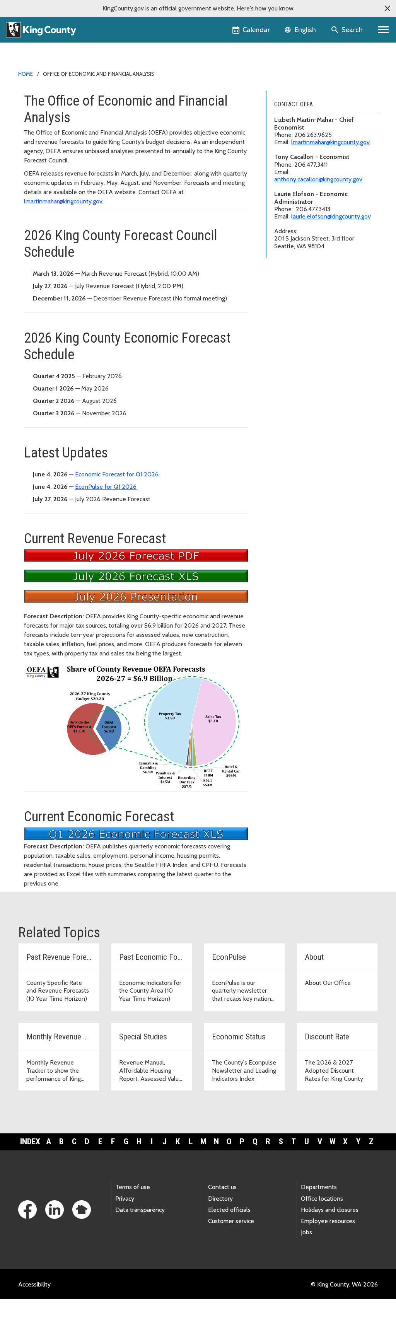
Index (30, 1141)
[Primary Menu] (383, 30)
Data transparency (140, 1209)
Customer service (231, 1221)
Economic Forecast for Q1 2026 (117, 474)
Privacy (124, 1198)
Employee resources (328, 1221)
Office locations (322, 1198)
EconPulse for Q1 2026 (106, 486)
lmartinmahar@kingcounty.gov (63, 201)
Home (25, 74)
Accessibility (34, 1284)
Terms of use (132, 1187)
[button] (387, 8)
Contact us (222, 1187)
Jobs (306, 1232)
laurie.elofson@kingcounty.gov (331, 216)
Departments (319, 1187)
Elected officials (229, 1209)
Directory (220, 1198)
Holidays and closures (329, 1209)
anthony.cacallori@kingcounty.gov (318, 179)
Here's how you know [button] (265, 8)
